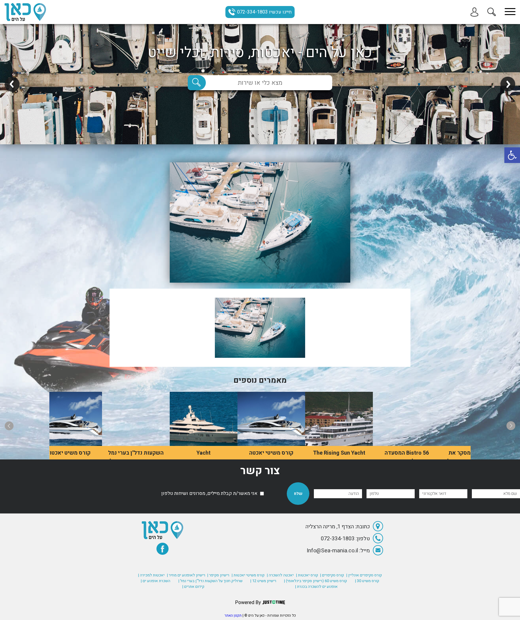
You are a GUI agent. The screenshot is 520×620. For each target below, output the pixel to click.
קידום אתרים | (193, 586)
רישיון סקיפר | (218, 575)
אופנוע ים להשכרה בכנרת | (316, 586)
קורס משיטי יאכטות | (248, 575)
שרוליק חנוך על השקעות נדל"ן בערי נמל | (210, 581)
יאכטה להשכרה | (280, 575)
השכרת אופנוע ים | (155, 581)
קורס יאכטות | (307, 575)
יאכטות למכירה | (151, 575)
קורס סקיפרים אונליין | (364, 575)
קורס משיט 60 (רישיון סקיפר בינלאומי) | (315, 581)
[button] (512, 155)
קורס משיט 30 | (367, 581)
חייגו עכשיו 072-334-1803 (264, 12)
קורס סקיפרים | (332, 575)
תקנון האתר (233, 615)
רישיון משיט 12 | (263, 581)
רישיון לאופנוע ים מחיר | (186, 575)
